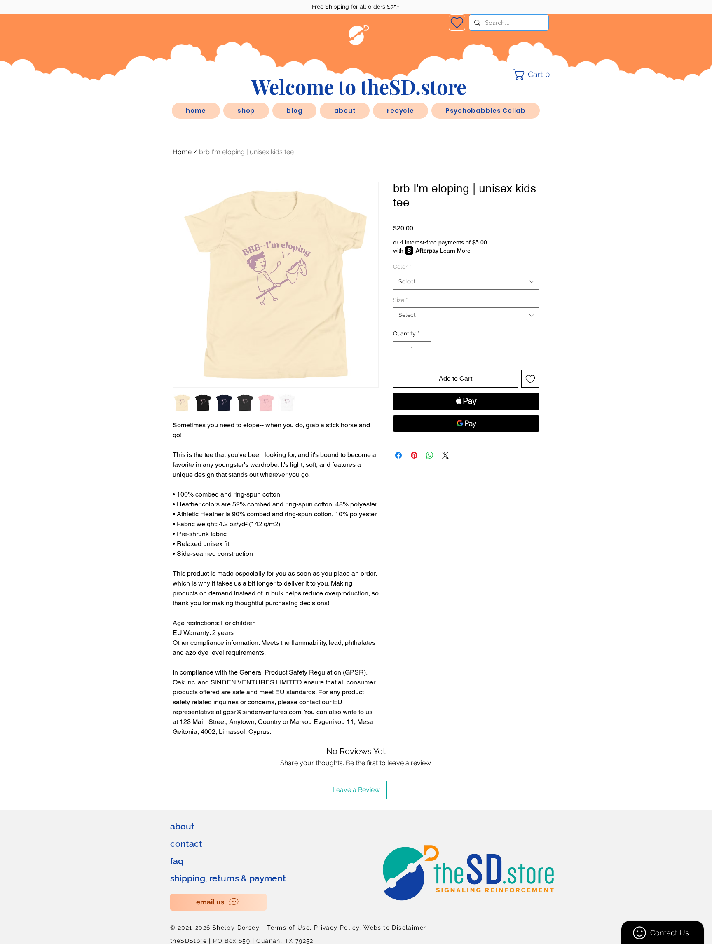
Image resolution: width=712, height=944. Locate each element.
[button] (345, 111)
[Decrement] (399, 349)
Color (402, 266)
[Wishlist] (457, 22)
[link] (534, 74)
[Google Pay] (466, 423)
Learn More (455, 250)
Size (400, 300)
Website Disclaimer (394, 927)
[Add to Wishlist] (530, 379)
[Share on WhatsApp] (430, 455)
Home (182, 152)
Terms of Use (288, 927)
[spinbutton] (412, 349)
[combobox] (466, 282)
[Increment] (424, 349)
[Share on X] (445, 455)
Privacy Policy (337, 927)
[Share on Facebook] (398, 455)
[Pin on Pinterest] (414, 455)
